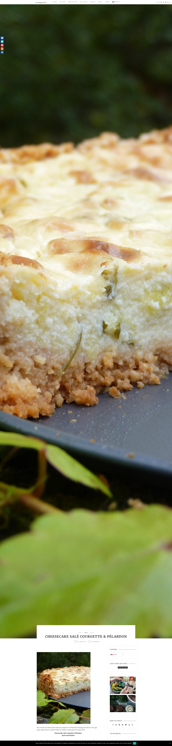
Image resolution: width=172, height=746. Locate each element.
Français (117, 1)
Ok (134, 743)
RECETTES (62, 1)
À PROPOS (92, 1)
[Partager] (2, 52)
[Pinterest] (2, 45)
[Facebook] (2, 38)
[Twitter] (2, 41)
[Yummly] (2, 49)
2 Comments (95, 641)
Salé (86, 632)
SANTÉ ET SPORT (72, 1)
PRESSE (100, 1)
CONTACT (107, 1)
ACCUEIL (54, 1)
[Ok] (170, 743)
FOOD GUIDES (83, 1)
